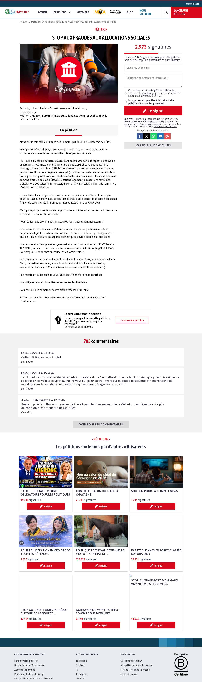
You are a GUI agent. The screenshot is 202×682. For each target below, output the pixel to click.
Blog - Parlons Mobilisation (29, 665)
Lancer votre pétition (26, 660)
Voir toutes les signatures (153, 145)
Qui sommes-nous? (131, 660)
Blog (130, 12)
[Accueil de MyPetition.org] (17, 12)
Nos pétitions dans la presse (136, 665)
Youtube (80, 678)
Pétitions (36, 21)
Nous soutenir (146, 12)
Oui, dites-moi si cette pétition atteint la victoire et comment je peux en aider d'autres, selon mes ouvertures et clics (154, 93)
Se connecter (193, 3)
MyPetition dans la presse (135, 669)
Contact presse (128, 674)
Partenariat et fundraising (29, 674)
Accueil (42, 12)
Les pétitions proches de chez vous (34, 678)
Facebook (81, 660)
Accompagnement (24, 669)
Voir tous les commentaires (101, 424)
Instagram (81, 674)
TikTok (80, 665)
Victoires (83, 12)
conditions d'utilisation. (165, 126)
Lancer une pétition (181, 12)
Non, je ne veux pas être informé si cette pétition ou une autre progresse (151, 102)
